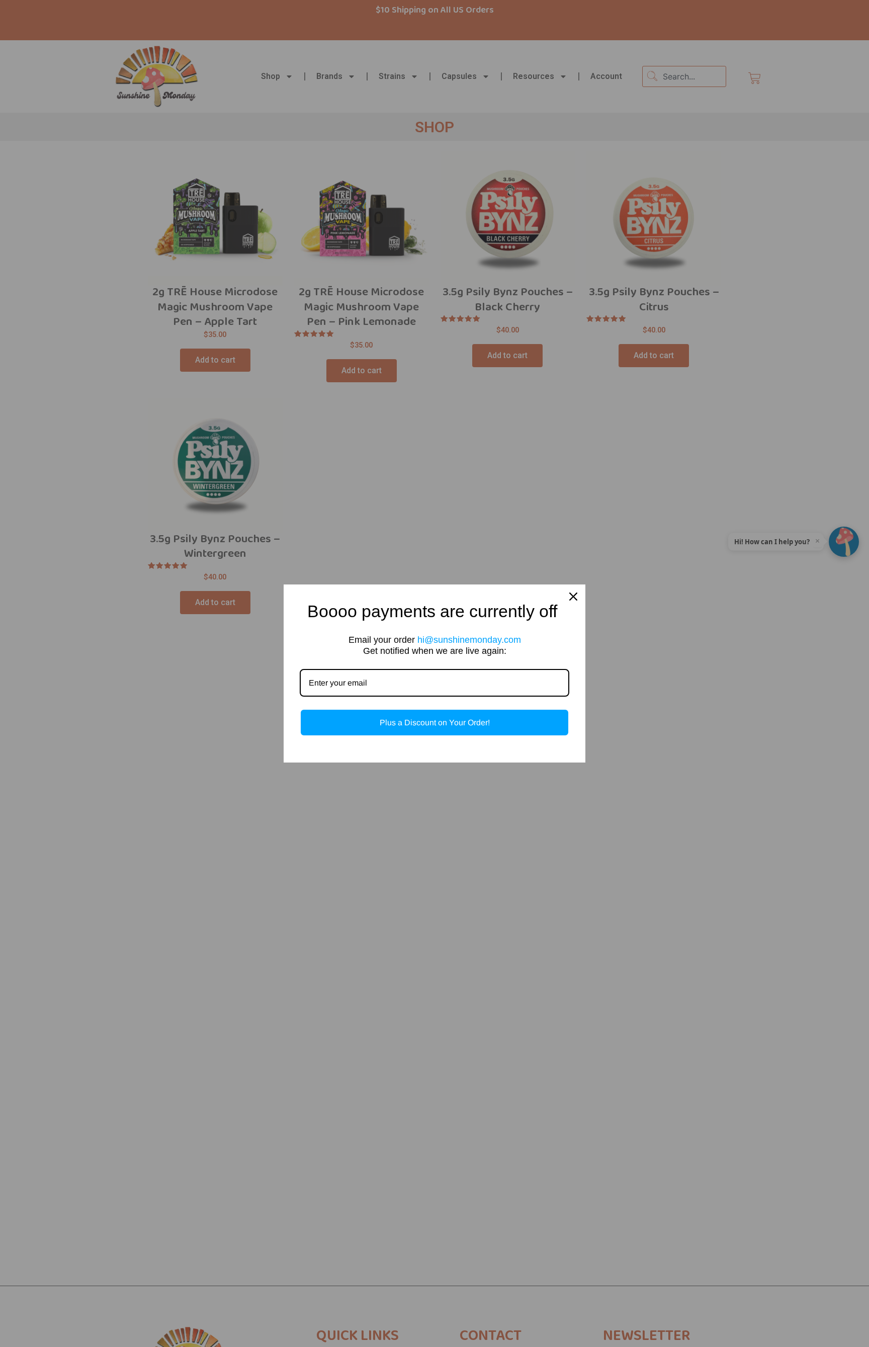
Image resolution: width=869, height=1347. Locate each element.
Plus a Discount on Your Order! (435, 722)
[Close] (573, 596)
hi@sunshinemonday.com (469, 640)
